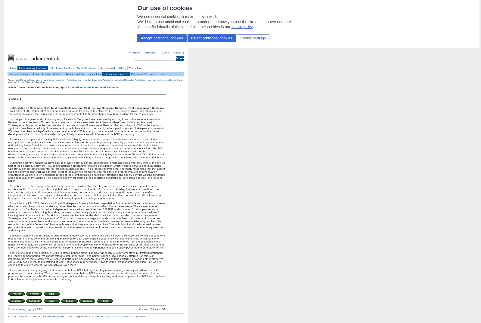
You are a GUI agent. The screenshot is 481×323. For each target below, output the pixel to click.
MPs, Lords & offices (61, 68)
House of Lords (41, 74)
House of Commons (19, 74)
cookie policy (242, 27)
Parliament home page (30, 80)
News (153, 74)
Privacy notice (111, 316)
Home (12, 68)
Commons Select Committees (161, 80)
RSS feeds (165, 53)
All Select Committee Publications (130, 80)
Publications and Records (78, 80)
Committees (94, 74)
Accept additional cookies (162, 38)
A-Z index (12, 316)
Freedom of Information (53, 316)
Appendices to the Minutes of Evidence (93, 87)
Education (135, 68)
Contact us (179, 53)
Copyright (98, 316)
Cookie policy (124, 316)
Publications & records (116, 74)
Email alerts (150, 53)
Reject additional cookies (211, 38)
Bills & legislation (75, 74)
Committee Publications (102, 80)
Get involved (107, 68)
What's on (58, 74)
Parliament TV (139, 74)
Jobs (69, 316)
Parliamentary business (33, 68)
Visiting (122, 68)
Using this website (83, 316)
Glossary (23, 316)
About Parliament (87, 68)
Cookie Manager (139, 316)
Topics (162, 74)
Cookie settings (253, 38)
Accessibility (134, 53)
